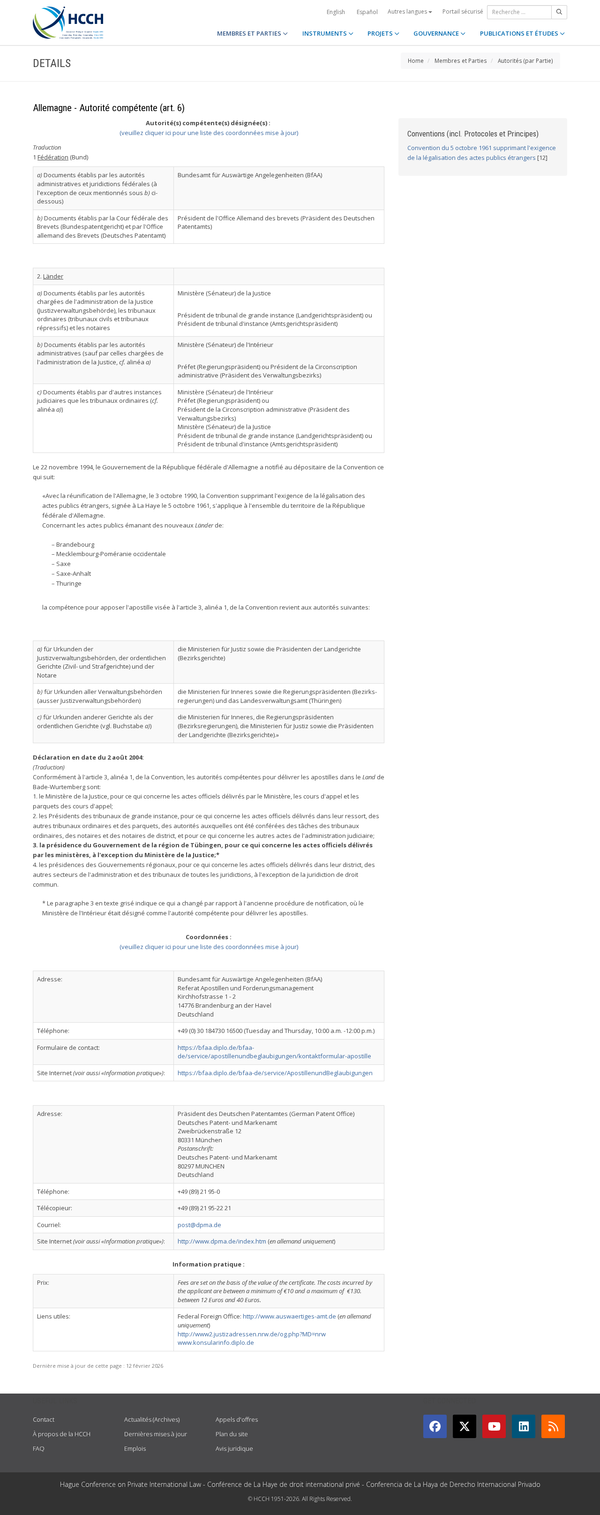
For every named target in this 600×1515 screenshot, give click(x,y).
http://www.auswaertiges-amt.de (289, 1316)
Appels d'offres (237, 1419)
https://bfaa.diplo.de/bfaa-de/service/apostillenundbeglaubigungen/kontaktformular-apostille (274, 1052)
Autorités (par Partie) (525, 60)
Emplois (135, 1448)
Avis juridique (234, 1448)
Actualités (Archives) (152, 1419)
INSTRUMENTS (325, 33)
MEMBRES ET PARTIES (250, 33)
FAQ (39, 1448)
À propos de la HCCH (61, 1434)
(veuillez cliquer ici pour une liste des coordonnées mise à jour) (209, 132)
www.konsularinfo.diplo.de (216, 1342)
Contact (43, 1419)
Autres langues (408, 11)
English (336, 12)
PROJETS (381, 33)
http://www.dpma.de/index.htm (222, 1241)
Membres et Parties (461, 60)
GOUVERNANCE (436, 33)
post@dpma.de (199, 1225)
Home (416, 60)
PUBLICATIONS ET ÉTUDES (520, 33)
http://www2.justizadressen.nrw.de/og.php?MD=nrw (252, 1334)
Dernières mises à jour (155, 1434)
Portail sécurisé (462, 11)
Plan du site (232, 1434)
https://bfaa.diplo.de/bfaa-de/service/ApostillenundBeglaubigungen (275, 1073)
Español (367, 12)
